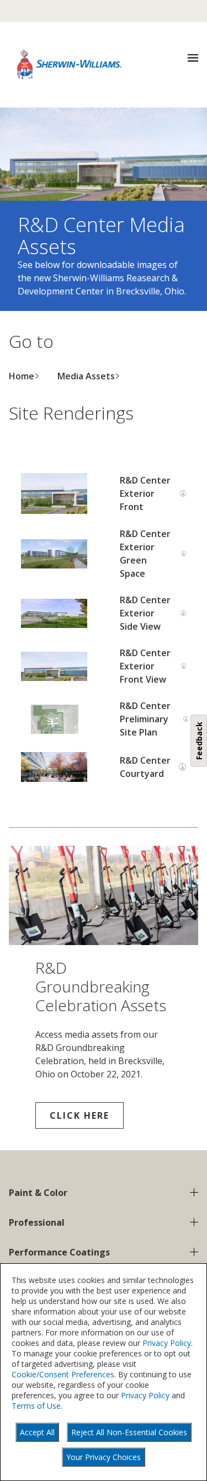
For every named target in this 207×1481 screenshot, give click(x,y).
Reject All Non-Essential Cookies (129, 1432)
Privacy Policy (166, 1343)
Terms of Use (36, 1405)
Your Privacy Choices (103, 1457)
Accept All (37, 1432)
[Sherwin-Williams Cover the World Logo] (69, 64)
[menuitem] (24, 376)
